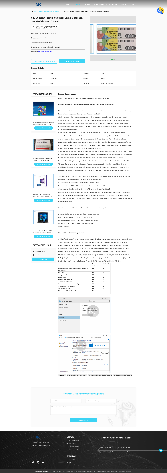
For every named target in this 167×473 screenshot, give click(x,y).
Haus (67, 4)
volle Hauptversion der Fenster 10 (123, 375)
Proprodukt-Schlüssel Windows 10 (76, 375)
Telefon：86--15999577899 (41, 442)
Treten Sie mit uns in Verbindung (105, 4)
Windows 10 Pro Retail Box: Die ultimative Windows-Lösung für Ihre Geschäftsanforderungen (42, 196)
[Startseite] (38, 4)
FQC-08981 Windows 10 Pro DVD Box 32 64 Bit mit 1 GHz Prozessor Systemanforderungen (43, 160)
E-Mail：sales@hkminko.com (42, 445)
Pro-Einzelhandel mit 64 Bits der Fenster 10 (100, 375)
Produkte (76, 4)
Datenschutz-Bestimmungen (43, 471)
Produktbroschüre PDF (45, 52)
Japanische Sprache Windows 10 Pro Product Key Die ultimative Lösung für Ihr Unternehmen (43, 232)
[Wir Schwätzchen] (43, 462)
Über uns (87, 4)
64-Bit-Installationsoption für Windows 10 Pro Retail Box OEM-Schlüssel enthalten (43, 124)
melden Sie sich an (131, 451)
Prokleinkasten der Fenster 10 (52, 11)
